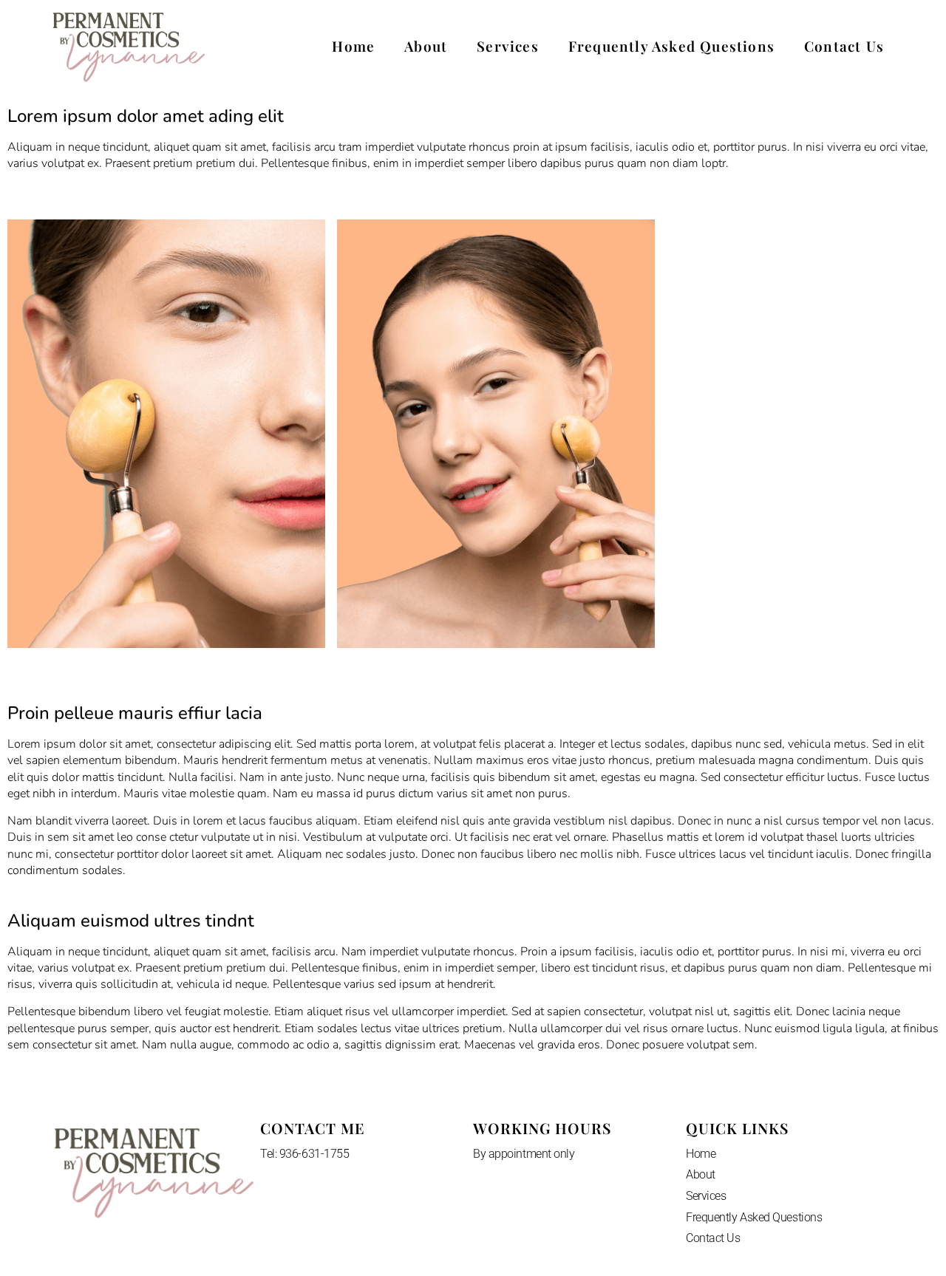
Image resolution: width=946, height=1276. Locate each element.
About (425, 45)
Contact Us (844, 45)
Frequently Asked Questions (671, 45)
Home (353, 45)
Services (508, 45)
